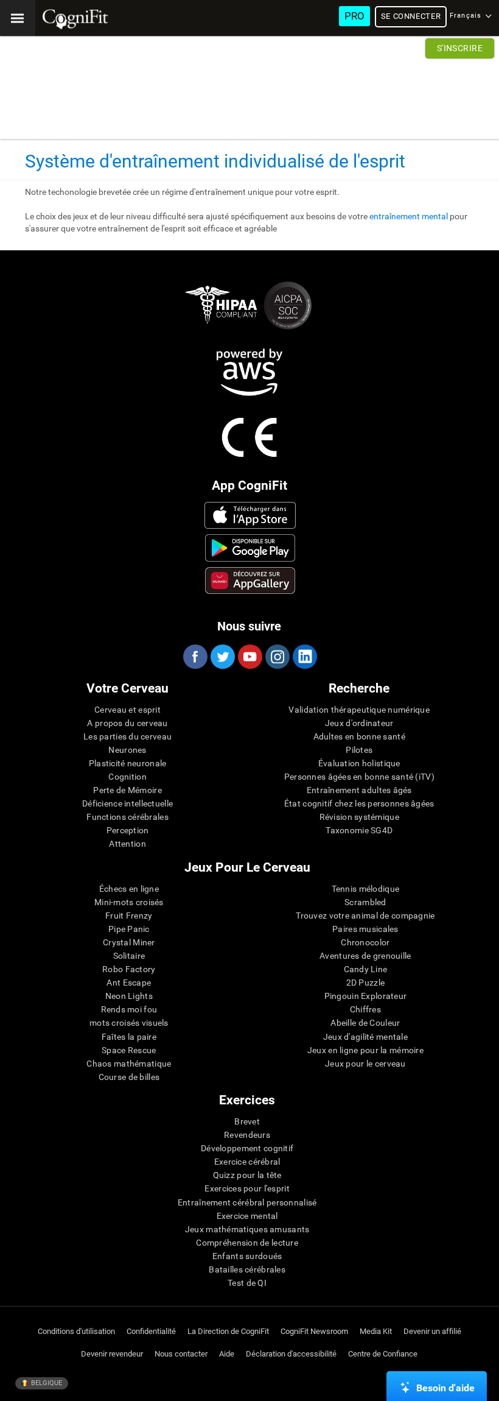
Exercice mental (247, 1216)
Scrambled (365, 902)
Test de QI (247, 1283)
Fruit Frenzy (128, 915)
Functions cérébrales (127, 817)
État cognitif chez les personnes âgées (359, 803)
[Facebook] (195, 656)
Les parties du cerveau (127, 736)
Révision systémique (359, 817)
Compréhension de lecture (247, 1242)
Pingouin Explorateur (365, 996)
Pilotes (359, 750)
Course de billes (129, 1077)
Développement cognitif (247, 1148)
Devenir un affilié (432, 1331)
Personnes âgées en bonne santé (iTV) (359, 777)
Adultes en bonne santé (359, 736)
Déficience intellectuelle (127, 803)
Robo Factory (128, 969)
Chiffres (365, 1009)
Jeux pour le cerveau (365, 1063)
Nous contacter (181, 1353)
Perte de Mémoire (127, 790)
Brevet (247, 1121)
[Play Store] (250, 547)
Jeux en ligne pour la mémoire (365, 1050)
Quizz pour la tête (247, 1175)
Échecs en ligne (129, 889)
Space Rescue (129, 1050)
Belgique (45, 1383)
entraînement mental (408, 216)
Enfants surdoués (247, 1256)
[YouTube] (249, 656)
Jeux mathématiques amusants (247, 1229)
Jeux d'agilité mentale (365, 1037)
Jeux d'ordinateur (359, 723)
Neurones (127, 750)
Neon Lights (129, 996)
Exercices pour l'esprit (246, 1188)
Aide (226, 1353)
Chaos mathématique (128, 1063)
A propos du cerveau (127, 723)
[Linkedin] (304, 656)
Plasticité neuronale (128, 763)
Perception (127, 830)
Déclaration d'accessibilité (291, 1353)
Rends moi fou (129, 1009)
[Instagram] (277, 656)
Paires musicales (365, 929)
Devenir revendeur (112, 1353)
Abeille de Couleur (365, 1023)
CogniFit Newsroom (314, 1331)
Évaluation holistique (359, 763)
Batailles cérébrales (247, 1269)
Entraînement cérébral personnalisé (247, 1202)
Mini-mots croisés (129, 902)
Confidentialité (151, 1331)
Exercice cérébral (247, 1161)
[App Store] (250, 515)
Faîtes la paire (129, 1037)
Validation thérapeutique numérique (359, 710)
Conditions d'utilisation (76, 1331)
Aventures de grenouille (365, 956)
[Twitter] (222, 656)
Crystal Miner (129, 942)
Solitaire (129, 956)
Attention (127, 844)
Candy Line (366, 969)
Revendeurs (247, 1135)
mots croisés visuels (129, 1023)
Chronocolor (365, 942)
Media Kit (376, 1331)
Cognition (127, 777)
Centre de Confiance (382, 1353)
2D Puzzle (365, 982)
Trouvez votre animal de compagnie (365, 915)
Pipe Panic (129, 929)
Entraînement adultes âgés (359, 790)
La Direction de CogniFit (228, 1331)
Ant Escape (128, 982)
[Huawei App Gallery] (250, 580)
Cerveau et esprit (127, 710)
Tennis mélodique (365, 889)
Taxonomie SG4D (359, 830)
